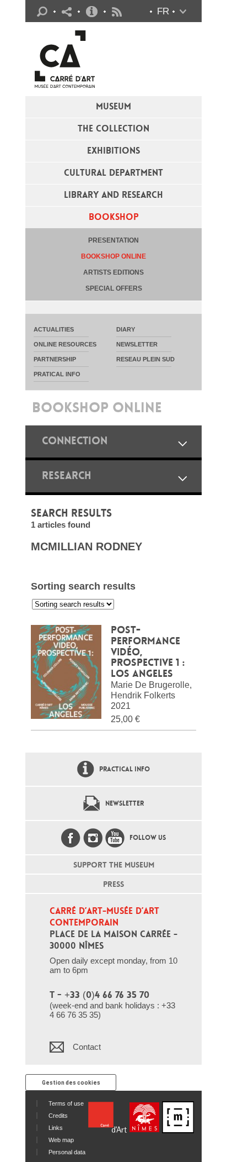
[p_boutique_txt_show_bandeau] (182, 443)
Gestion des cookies (71, 1083)
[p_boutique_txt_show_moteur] (182, 478)
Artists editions (113, 272)
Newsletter (124, 803)
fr (163, 11)
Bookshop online (113, 256)
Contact (87, 1046)
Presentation (113, 240)
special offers (113, 288)
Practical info (92, 11)
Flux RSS (117, 12)
